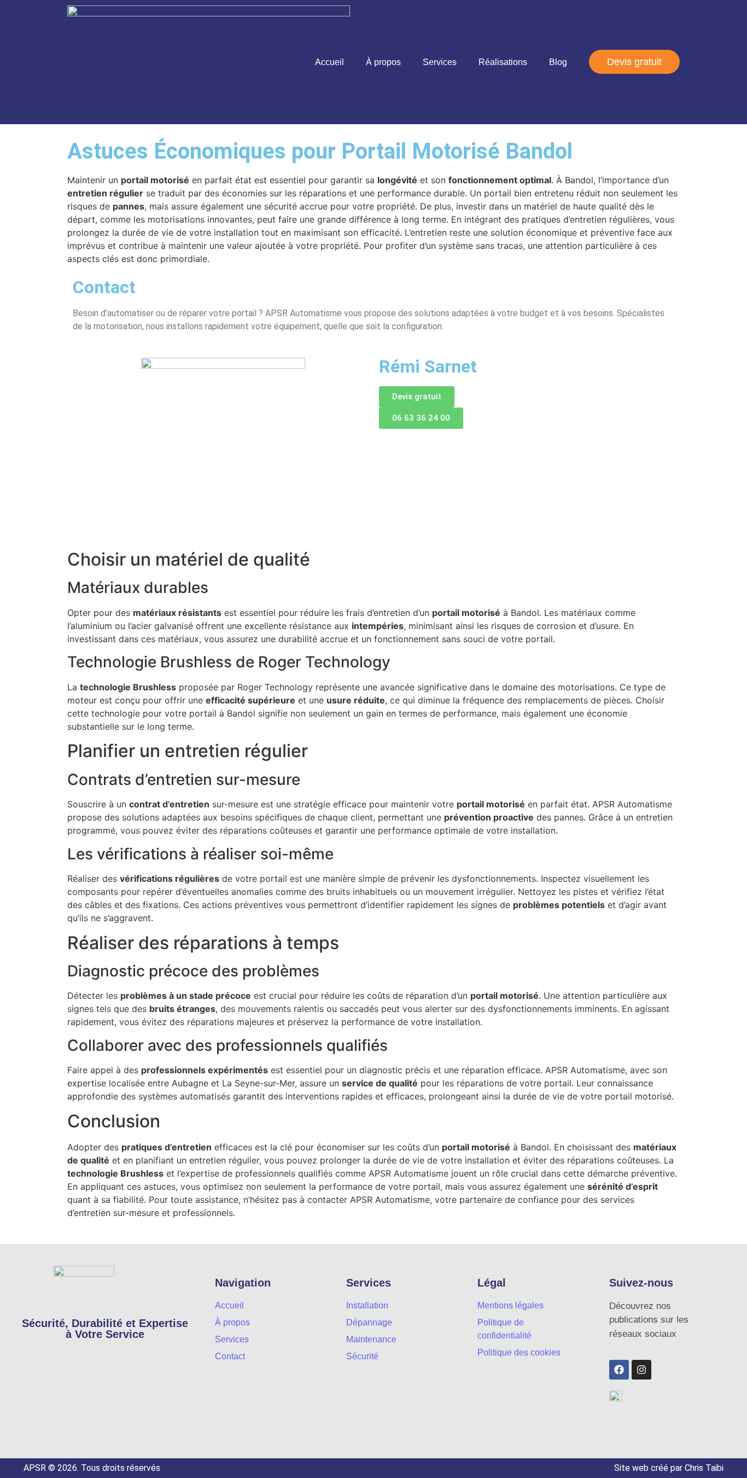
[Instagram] (641, 1370)
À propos (383, 62)
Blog (558, 62)
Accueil (329, 62)
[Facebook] (619, 1370)
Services (440, 62)
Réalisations (502, 62)
